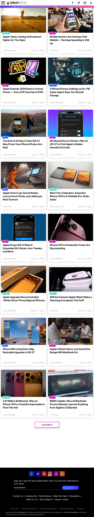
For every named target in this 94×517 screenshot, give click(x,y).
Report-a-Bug (61, 499)
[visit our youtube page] (56, 473)
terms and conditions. (71, 512)
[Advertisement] (47, 450)
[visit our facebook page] (31, 473)
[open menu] (3, 3)
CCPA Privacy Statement (29, 509)
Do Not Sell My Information (48, 509)
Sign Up (70, 488)
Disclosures (80, 509)
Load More (47, 425)
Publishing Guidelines (67, 509)
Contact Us (18, 496)
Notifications (45, 496)
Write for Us (31, 499)
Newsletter (75, 496)
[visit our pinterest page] (43, 473)
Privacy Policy (14, 509)
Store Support (46, 499)
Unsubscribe (31, 496)
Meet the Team (60, 496)
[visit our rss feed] (62, 473)
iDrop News (21, 512)
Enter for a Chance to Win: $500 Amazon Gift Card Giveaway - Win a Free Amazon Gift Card (47, 6)
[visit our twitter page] (37, 473)
